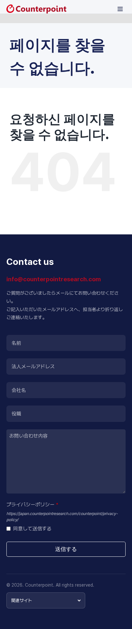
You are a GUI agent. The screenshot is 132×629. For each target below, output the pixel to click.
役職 (16, 414)
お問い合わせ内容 (28, 436)
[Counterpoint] (36, 8)
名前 (16, 343)
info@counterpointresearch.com (53, 279)
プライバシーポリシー (32, 505)
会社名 (19, 390)
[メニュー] (120, 9)
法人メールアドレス (33, 366)
